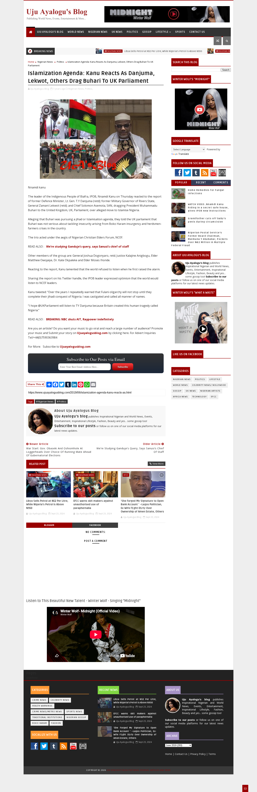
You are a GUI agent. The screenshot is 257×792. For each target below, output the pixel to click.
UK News (117, 31)
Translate (183, 154)
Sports (180, 31)
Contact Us (197, 31)
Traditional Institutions (47, 717)
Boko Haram (39, 723)
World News (76, 31)
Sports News (74, 711)
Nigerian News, (76, 88)
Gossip (147, 31)
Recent (201, 182)
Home (31, 61)
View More (158, 463)
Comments (220, 182)
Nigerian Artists (210, 391)
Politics (132, 31)
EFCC (126, 475)
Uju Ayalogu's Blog (50, 31)
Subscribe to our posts (75, 426)
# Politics (61, 401)
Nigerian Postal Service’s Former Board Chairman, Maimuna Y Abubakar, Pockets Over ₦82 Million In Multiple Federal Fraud (199, 239)
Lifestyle (162, 31)
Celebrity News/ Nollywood (209, 385)
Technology (199, 396)
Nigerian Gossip (76, 717)
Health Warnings (42, 706)
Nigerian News (98, 31)
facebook (95, 525)
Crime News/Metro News (47, 711)
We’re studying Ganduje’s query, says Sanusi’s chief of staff (87, 246)
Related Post (37, 464)
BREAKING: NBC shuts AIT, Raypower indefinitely (80, 319)
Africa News (180, 396)
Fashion (56, 723)
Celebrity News (60, 700)
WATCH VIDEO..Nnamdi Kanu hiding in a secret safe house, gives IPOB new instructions (208, 207)
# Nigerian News (44, 401)
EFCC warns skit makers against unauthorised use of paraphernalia (93, 504)
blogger (49, 525)
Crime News (39, 700)
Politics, (89, 88)
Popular (181, 182)
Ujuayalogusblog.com (92, 333)
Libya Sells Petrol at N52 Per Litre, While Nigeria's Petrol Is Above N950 (138, 51)
